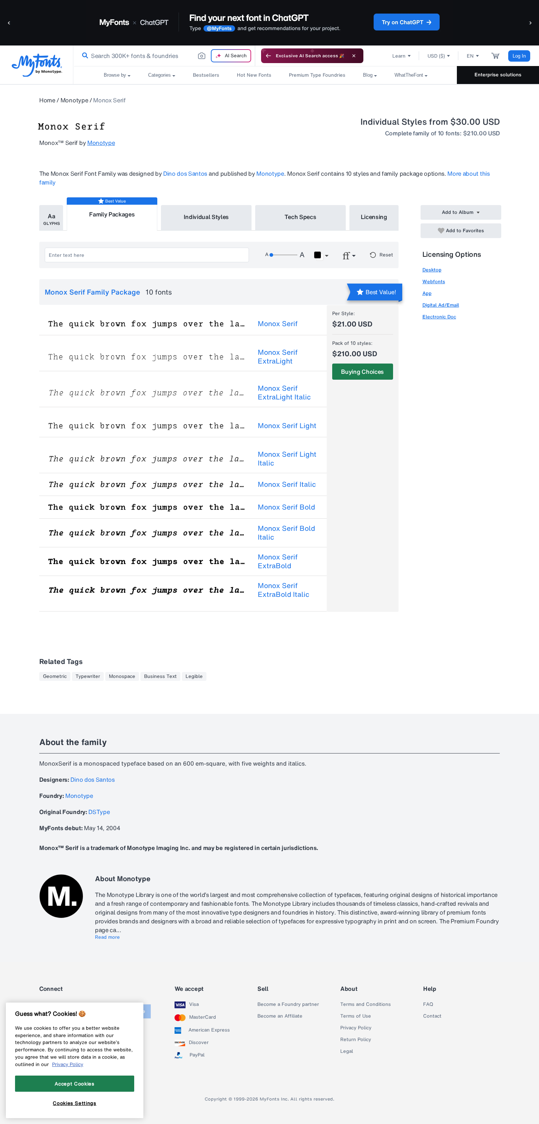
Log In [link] (519, 56)
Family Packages (112, 214)
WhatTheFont (409, 75)
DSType (99, 811)
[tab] (51, 218)
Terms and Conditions (365, 1004)
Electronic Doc (439, 316)
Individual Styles (206, 216)
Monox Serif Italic (287, 484)
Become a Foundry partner (288, 1004)
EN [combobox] (470, 55)
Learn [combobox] (399, 55)
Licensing (374, 216)
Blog (368, 75)
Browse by (115, 75)
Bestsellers (206, 75)
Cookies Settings (74, 1103)
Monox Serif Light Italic (287, 458)
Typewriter (88, 676)
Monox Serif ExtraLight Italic (284, 392)
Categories (159, 75)
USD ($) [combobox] (436, 55)
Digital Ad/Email (440, 305)
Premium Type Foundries (317, 75)
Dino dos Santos (185, 173)
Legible (194, 676)
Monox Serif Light (287, 425)
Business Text (160, 676)
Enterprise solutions (497, 74)
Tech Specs (300, 216)
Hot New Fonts (254, 75)
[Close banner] (354, 55)
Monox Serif (278, 323)
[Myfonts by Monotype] (37, 65)
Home (47, 100)
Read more (107, 937)
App (427, 293)
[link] (83, 55)
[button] (9, 22)
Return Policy (355, 1040)
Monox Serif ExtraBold (278, 561)
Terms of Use (355, 1016)
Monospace (122, 676)
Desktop (431, 269)
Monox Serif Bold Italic (286, 532)
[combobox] (164, 55)
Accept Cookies (74, 1083)
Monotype (74, 100)
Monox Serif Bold (286, 507)
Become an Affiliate (279, 1016)
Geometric (55, 676)
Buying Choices (362, 371)
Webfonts (433, 281)
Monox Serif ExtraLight (278, 356)
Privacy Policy (355, 1028)
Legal (346, 1051)
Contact (432, 1016)
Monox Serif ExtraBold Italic (283, 589)
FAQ (428, 1004)
